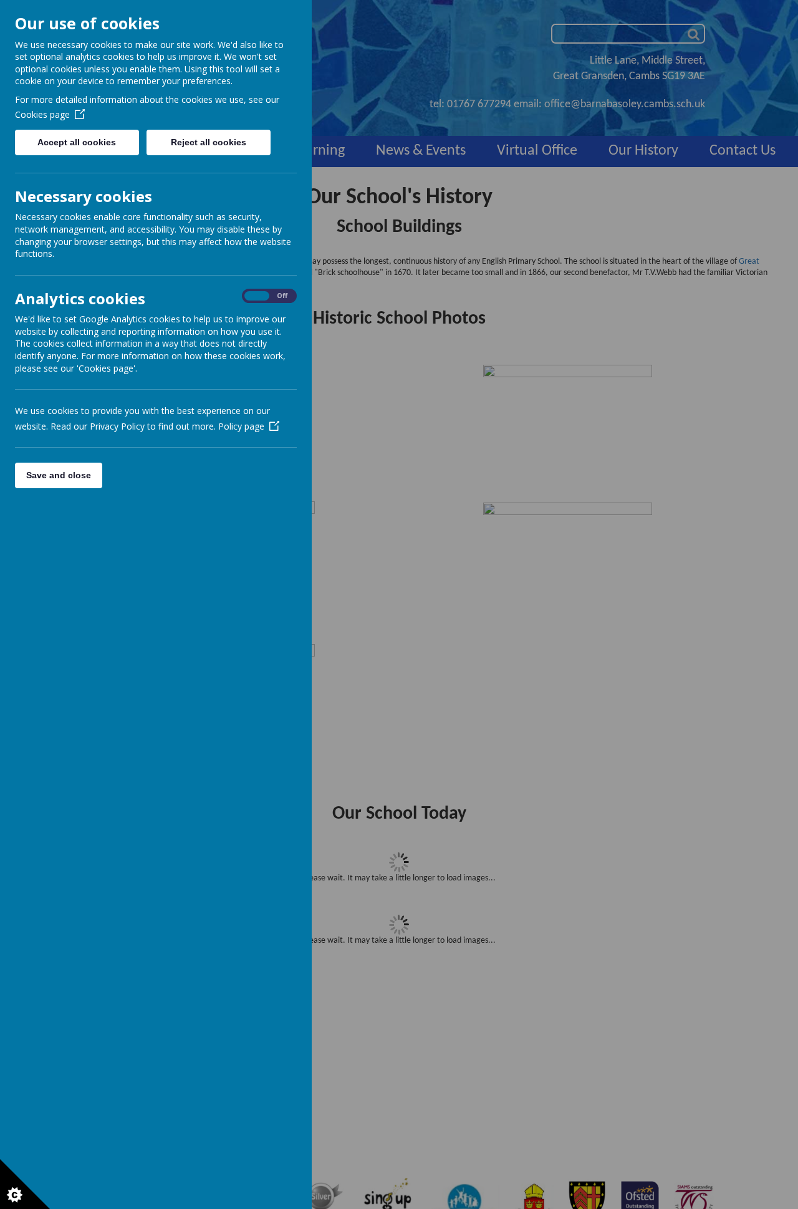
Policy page (241, 426)
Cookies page (42, 114)
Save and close (58, 475)
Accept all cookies (76, 142)
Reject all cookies (208, 142)
